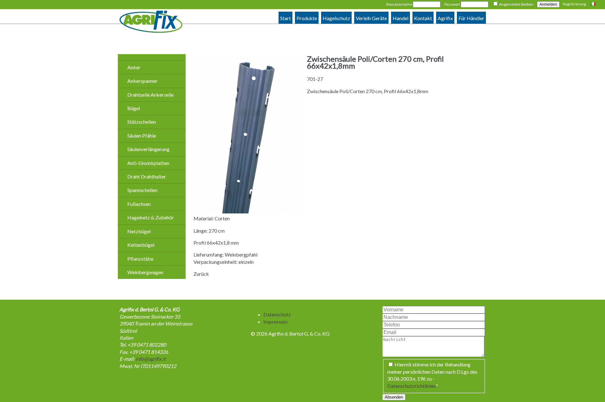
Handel (400, 18)
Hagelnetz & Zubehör (150, 217)
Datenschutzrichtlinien (411, 386)
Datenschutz (277, 314)
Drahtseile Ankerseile (150, 95)
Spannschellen (142, 190)
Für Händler (471, 18)
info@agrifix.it (150, 359)
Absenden (394, 397)
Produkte (307, 18)
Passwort (452, 4)
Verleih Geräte (371, 18)
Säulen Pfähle (141, 136)
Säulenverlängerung (148, 149)
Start (285, 18)
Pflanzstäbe (140, 259)
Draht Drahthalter (146, 176)
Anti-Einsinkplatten (148, 163)
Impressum (275, 322)
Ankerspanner (142, 81)
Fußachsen (139, 204)
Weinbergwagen (145, 272)
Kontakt (423, 18)
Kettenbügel (140, 245)
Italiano (594, 4)
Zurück (201, 274)
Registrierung (574, 4)
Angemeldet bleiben (516, 4)
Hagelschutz (336, 18)
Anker (134, 67)
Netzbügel (139, 231)
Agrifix (445, 18)
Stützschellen (141, 122)
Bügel (133, 108)
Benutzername (399, 4)
